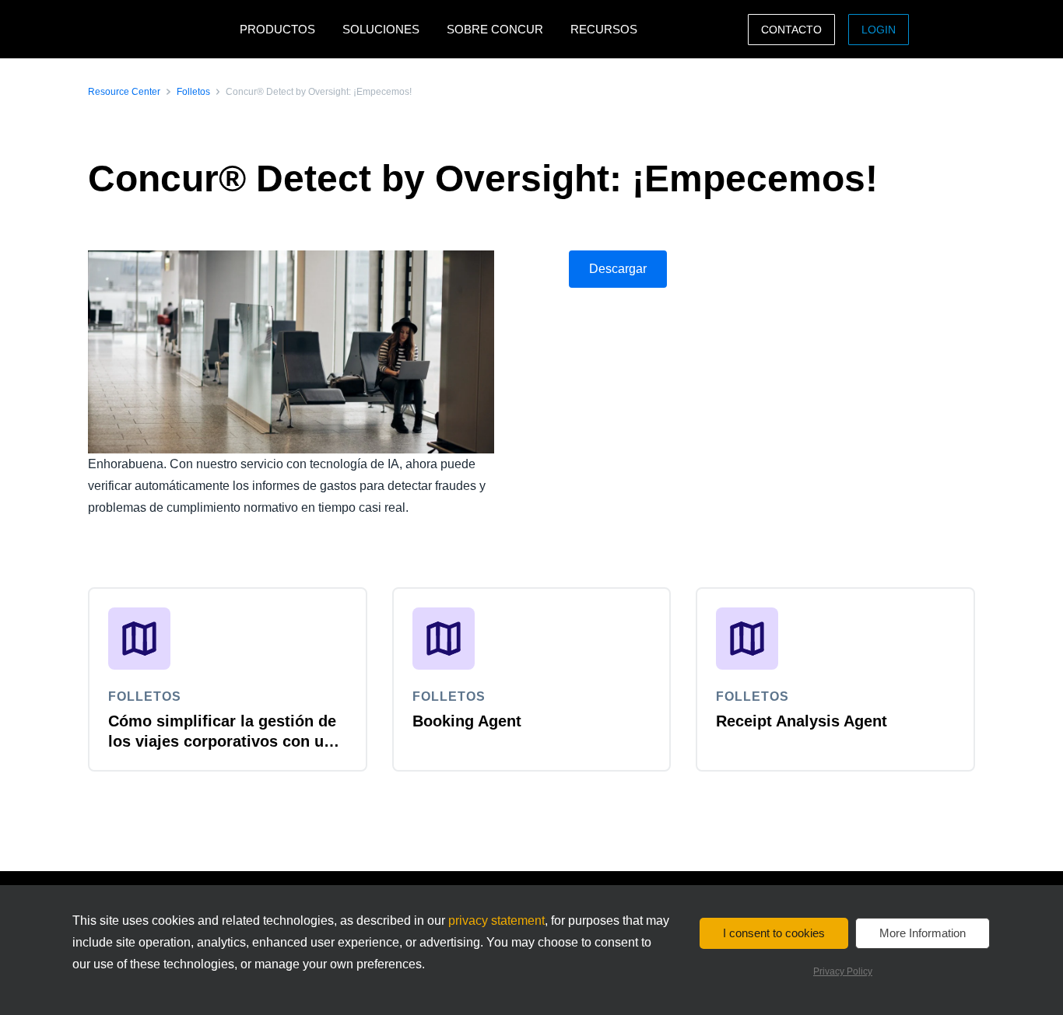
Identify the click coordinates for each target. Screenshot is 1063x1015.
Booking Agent (466, 721)
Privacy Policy (842, 971)
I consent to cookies (774, 933)
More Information (922, 933)
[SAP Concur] (160, 29)
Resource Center (124, 91)
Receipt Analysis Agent (801, 721)
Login (878, 29)
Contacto (791, 29)
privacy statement (496, 920)
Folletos (193, 91)
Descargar (618, 268)
